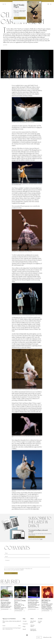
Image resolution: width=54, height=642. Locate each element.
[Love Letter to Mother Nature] (20, 592)
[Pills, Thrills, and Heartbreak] (47, 592)
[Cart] (50, 4)
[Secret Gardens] (7, 592)
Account (25, 621)
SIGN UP (19, 18)
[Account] (48, 4)
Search (24, 629)
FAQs (24, 626)
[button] (5, 4)
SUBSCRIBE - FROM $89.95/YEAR (36, 537)
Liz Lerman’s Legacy (33, 600)
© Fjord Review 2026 (47, 637)
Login (41, 539)
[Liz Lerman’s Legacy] (34, 592)
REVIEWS (2, 599)
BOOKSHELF (30, 599)
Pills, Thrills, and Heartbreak (45, 601)
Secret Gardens (5, 600)
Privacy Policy (22, 568)
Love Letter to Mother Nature (20, 601)
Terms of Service (28, 568)
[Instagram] (27, 635)
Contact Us (25, 623)
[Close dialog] (40, 2)
